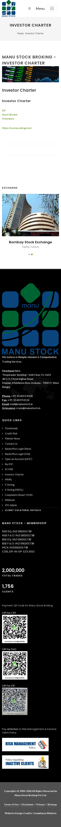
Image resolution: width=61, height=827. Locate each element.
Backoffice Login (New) (18, 448)
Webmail (10, 499)
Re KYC (9, 464)
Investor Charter (34, 33)
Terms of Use (11, 804)
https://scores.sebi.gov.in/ (17, 127)
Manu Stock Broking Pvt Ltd (30, 795)
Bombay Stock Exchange (30, 242)
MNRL (8, 479)
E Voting (10, 484)
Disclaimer (28, 804)
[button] (29, 254)
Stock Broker (10, 114)
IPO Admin (11, 505)
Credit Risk (11, 433)
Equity (25, 246)
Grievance (8, 118)
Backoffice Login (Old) (17, 453)
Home (20, 33)
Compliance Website (44, 813)
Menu (40, 8)
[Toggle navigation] (52, 8)
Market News (12, 438)
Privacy (40, 804)
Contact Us (11, 443)
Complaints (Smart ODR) (19, 494)
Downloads (11, 428)
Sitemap (52, 804)
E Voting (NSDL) (14, 489)
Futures (34, 246)
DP (4, 110)
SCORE (9, 469)
